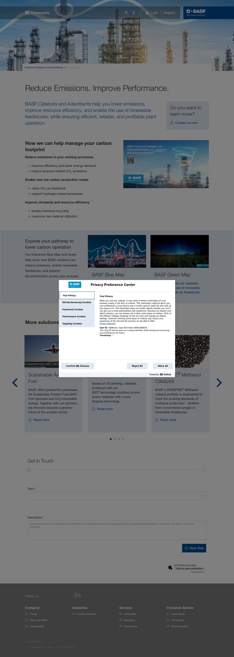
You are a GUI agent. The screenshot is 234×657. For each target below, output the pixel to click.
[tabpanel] (136, 317)
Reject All (137, 366)
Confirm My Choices (77, 366)
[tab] (76, 295)
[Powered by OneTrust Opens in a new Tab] (161, 375)
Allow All (163, 366)
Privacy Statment (107, 323)
